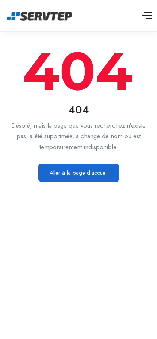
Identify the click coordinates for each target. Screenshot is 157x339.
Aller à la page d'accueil (79, 173)
